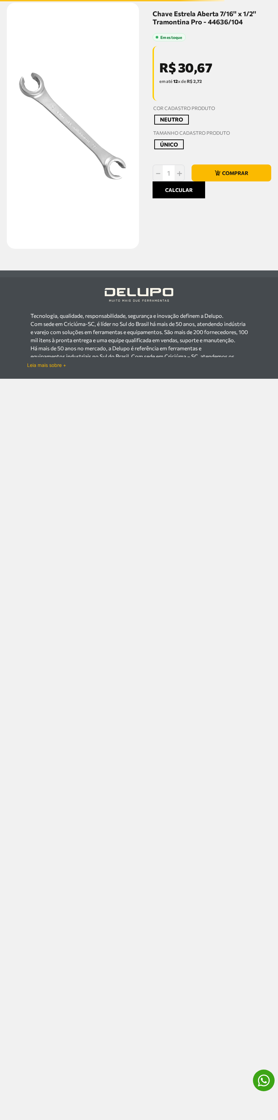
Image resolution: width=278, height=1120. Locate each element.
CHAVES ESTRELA (109, 42)
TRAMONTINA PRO (172, 50)
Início (10, 42)
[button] (171, 181)
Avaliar (185, 85)
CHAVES (79, 42)
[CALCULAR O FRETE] (179, 292)
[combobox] (139, 28)
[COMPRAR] (231, 234)
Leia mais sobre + (46, 519)
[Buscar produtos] (264, 28)
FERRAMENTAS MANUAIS (43, 42)
